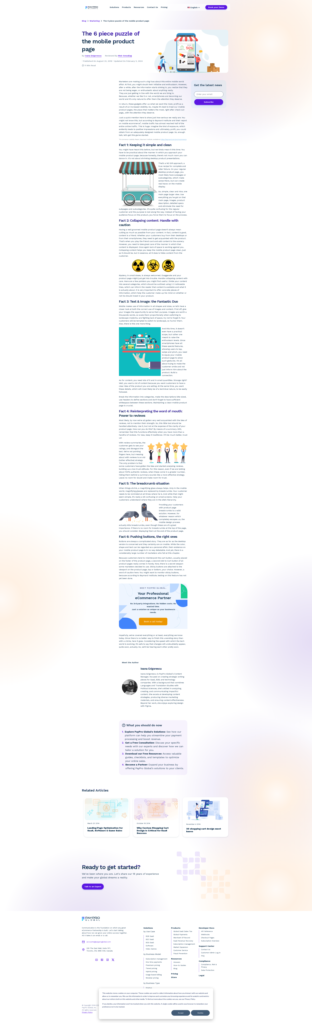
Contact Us (152, 7)
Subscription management (156, 959)
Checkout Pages (207, 938)
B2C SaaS (150, 939)
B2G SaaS (150, 942)
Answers (176, 962)
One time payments (154, 962)
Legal (201, 975)
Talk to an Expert (92, 886)
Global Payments (180, 934)
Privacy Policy (87, 1012)
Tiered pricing (151, 968)
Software (149, 946)
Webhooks (205, 934)
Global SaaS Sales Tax (182, 931)
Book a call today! (153, 621)
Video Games (151, 949)
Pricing (164, 7)
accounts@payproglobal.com (99, 942)
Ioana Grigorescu (93, 56)
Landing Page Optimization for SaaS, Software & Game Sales (105, 829)
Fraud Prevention (180, 953)
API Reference (207, 931)
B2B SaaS (150, 936)
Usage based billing (154, 975)
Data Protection (207, 970)
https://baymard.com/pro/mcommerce (173, 139)
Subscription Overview (210, 941)
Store (174, 977)
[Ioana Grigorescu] (131, 687)
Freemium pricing (153, 965)
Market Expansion (180, 947)
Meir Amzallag (125, 56)
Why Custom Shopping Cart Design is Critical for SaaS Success (153, 830)
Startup (149, 988)
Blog (84, 21)
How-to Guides (179, 965)
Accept (181, 1013)
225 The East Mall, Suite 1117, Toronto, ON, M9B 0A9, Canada (100, 949)
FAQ (203, 956)
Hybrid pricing (151, 971)
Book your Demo (216, 7)
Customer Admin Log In (210, 953)
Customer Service (180, 950)
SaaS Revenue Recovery (183, 941)
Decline (200, 1013)
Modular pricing (152, 978)
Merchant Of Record (181, 938)
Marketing (95, 21)
